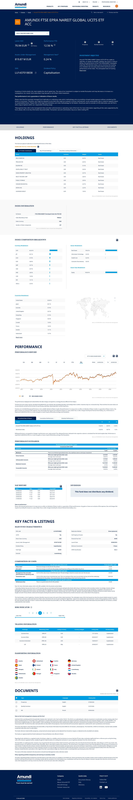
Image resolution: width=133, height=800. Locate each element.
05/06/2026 (91, 710)
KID (22, 710)
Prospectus (24, 702)
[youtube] (106, 787)
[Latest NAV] (28, 45)
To (108, 362)
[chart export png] (117, 356)
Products (50, 6)
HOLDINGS (20, 127)
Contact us (103, 782)
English (64, 702)
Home (16, 12)
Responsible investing (80, 6)
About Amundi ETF (63, 782)
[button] (112, 12)
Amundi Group (62, 785)
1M (24, 362)
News (59, 780)
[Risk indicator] (31, 608)
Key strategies (63, 6)
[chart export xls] (114, 356)
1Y (48, 362)
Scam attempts (66, 798)
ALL (81, 362)
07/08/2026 (91, 702)
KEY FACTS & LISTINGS (80, 127)
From (93, 362)
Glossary (81, 785)
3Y (56, 362)
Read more (83, 70)
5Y (64, 362)
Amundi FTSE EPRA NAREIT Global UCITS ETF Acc (46, 12)
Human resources (63, 787)
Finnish (64, 710)
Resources (106, 6)
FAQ (79, 782)
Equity (29, 12)
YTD (72, 362)
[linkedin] (101, 787)
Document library (84, 780)
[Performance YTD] (54, 45)
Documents (112, 127)
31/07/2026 (91, 706)
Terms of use (102, 798)
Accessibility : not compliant (91, 798)
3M (32, 362)
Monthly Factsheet (26, 706)
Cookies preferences (112, 798)
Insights (96, 6)
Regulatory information (77, 798)
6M (40, 362)
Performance (48, 127)
